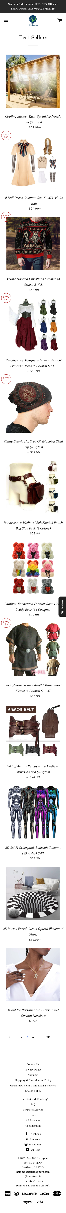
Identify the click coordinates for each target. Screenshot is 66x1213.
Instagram (35, 1144)
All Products (33, 1120)
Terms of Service (33, 1109)
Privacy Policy (33, 1069)
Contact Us (33, 1064)
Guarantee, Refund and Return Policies (33, 1085)
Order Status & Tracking (33, 1099)
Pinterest (35, 1139)
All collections (33, 1125)
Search (33, 1115)
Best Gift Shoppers (37, 1158)
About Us (33, 1075)
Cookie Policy (33, 1090)
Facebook (35, 1134)
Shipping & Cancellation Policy (33, 1080)
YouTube (35, 1149)
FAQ (33, 1104)
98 (48, 1037)
